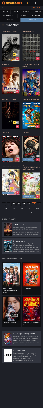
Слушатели (6, 133)
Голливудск (27, 288)
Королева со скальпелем (11, 166)
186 (29, 204)
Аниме (23, 15)
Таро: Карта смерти (9, 99)
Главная (5, 11)
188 (39, 204)
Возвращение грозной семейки (30, 65)
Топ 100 (10, 19)
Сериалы (26, 11)
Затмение (25, 133)
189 (5, 208)
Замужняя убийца (9, 323)
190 (13, 208)
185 (23, 204)
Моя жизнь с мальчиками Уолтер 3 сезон (10, 290)
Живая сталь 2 (19, 241)
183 (13, 204)
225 (37, 208)
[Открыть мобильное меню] (40, 3)
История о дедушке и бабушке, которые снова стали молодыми (31, 167)
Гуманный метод (28, 31)
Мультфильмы (8, 15)
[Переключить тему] (35, 3)
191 (21, 208)
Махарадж (6, 64)
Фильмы (16, 11)
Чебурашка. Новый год (30, 99)
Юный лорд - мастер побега (24, 334)
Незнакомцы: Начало (9, 31)
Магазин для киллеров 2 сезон (31, 324)
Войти (30, 3)
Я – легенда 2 (18, 224)
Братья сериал (19, 350)
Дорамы (38, 11)
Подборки (36, 15)
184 (18, 204)
